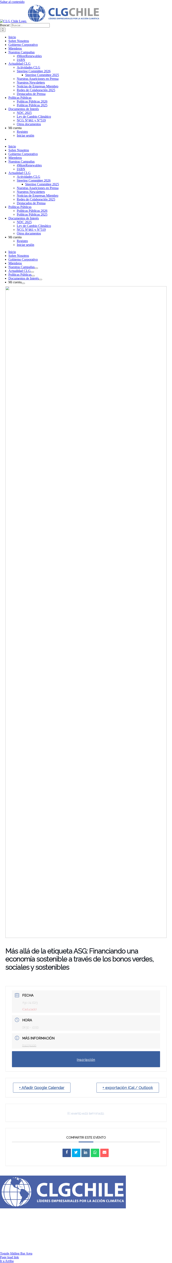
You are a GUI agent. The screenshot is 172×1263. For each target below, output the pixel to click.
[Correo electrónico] (104, 1153)
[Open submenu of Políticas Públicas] (33, 275)
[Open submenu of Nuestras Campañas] (36, 268)
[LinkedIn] (85, 1153)
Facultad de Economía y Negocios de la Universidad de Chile (102, 1223)
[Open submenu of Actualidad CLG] (32, 272)
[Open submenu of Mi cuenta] (23, 283)
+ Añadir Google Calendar (41, 1087)
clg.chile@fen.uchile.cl (71, 1215)
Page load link (9, 1257)
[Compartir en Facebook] (67, 1153)
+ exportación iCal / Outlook (128, 1087)
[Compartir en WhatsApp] (95, 1153)
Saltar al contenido (12, 2)
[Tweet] (76, 1153)
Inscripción (29, 1045)
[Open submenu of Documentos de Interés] (40, 279)
